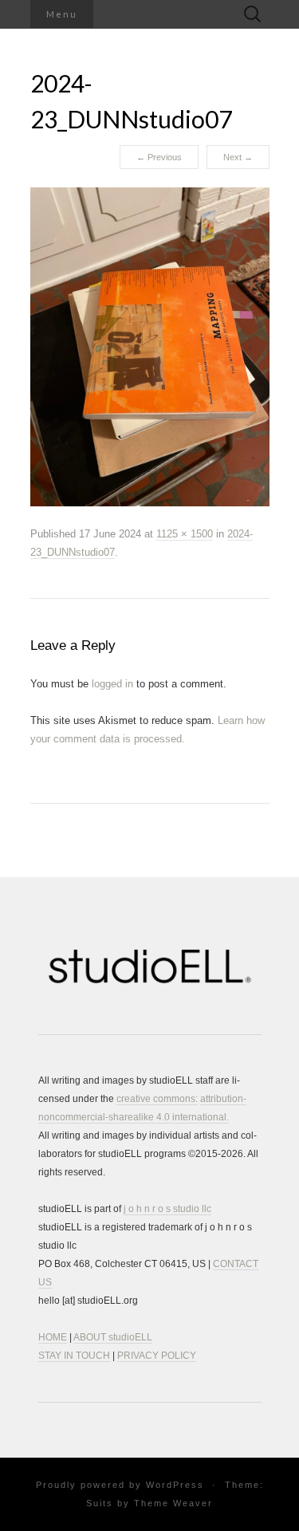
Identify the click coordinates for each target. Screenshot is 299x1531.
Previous (159, 157)
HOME (52, 1337)
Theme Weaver (173, 1503)
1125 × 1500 (184, 534)
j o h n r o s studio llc (167, 1208)
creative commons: (157, 1098)
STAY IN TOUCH (74, 1355)
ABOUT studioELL (112, 1337)
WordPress (175, 1485)
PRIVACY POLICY (156, 1355)
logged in (112, 684)
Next (238, 157)
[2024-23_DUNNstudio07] (149, 346)
